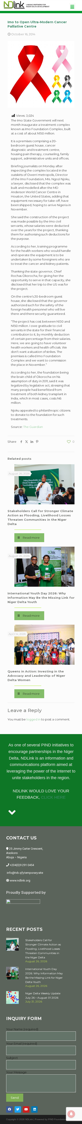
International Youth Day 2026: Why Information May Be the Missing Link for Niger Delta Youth (41, 597)
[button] (72, 6)
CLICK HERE (53, 797)
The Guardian (33, 427)
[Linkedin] (34, 1109)
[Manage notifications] (71, 1114)
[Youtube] (26, 1109)
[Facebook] (9, 1109)
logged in (33, 719)
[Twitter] (18, 1109)
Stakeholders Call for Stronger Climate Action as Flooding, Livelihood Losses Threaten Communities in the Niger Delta (43, 948)
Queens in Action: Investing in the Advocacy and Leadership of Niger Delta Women (36, 675)
